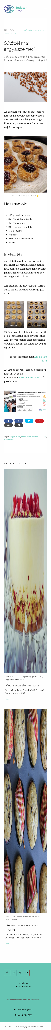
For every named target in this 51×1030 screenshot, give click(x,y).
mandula (36, 437)
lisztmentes (26, 437)
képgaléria (9, 679)
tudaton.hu (41, 1026)
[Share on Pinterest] (39, 421)
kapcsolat (35, 999)
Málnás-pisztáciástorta (22, 685)
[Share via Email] (18, 425)
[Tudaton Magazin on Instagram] (13, 973)
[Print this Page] (8, 425)
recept (7, 33)
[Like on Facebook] (8, 421)
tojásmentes (9, 440)
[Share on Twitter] (29, 421)
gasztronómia (39, 30)
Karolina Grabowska (30, 377)
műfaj (17, 679)
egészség (28, 30)
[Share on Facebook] (18, 421)
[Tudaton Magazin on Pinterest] (20, 973)
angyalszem (15, 437)
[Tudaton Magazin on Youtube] (27, 973)
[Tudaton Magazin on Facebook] (7, 973)
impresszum (13, 999)
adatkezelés (24, 999)
